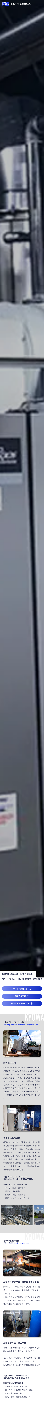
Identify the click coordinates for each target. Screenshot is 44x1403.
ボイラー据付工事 (20, 989)
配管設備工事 (20, 996)
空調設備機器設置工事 (20, 1003)
